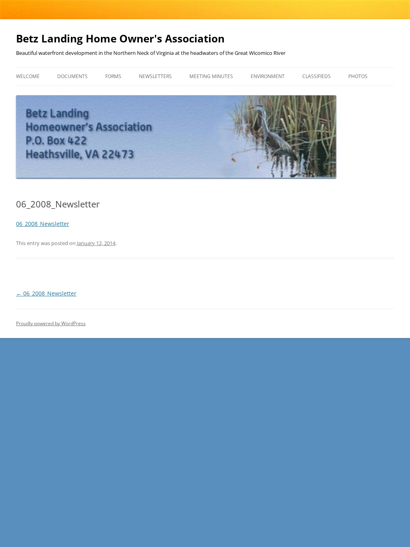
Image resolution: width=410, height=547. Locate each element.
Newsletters (155, 76)
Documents (72, 76)
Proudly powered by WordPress (51, 323)
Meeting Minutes (211, 76)
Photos (358, 76)
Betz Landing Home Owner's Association (120, 38)
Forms (113, 76)
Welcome (28, 76)
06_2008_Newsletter (42, 223)
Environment (268, 76)
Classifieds (316, 76)
